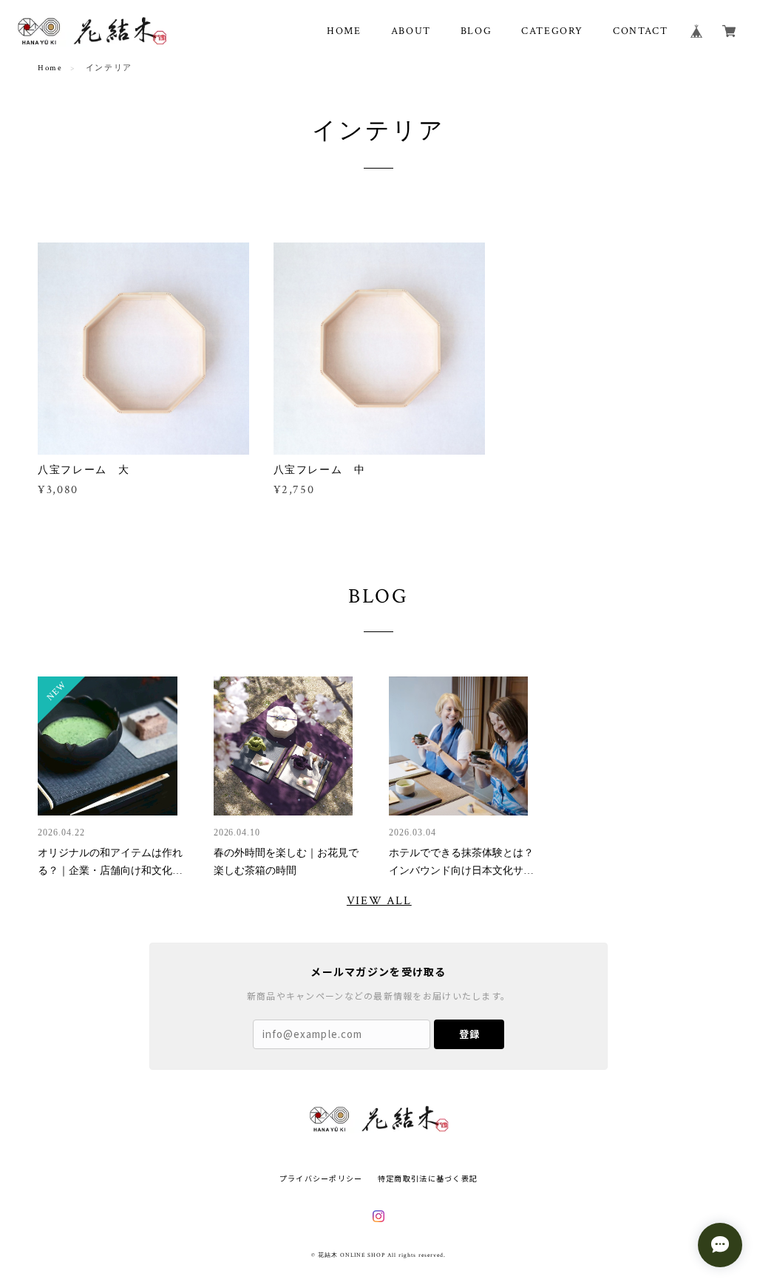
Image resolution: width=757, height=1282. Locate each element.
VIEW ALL (379, 901)
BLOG (476, 31)
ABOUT (411, 31)
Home (50, 68)
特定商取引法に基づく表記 (428, 1178)
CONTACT (640, 31)
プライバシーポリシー (321, 1178)
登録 (469, 1034)
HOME (344, 31)
